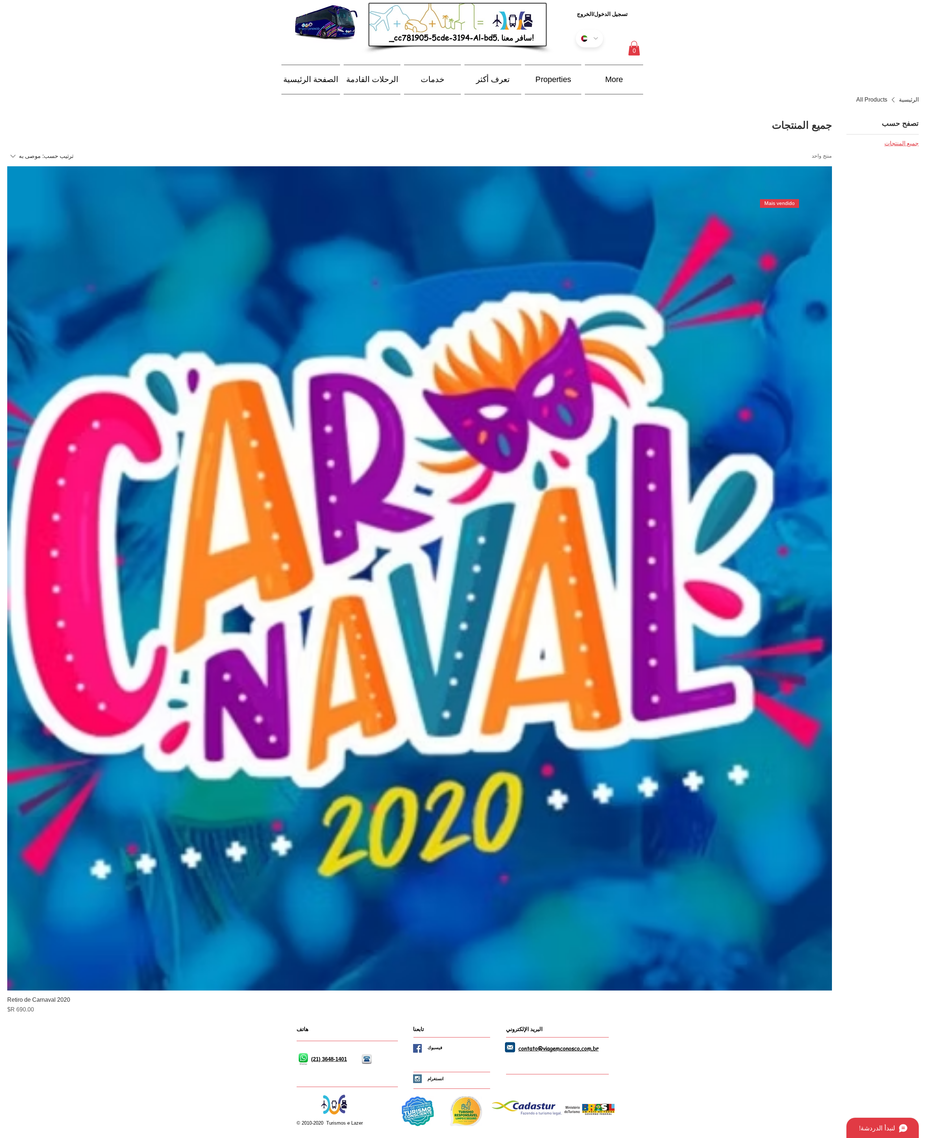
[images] (510, 1047)
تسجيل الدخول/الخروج (602, 14)
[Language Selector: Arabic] (589, 38)
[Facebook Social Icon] (417, 1048)
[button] (634, 48)
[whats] (303, 1058)
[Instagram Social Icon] (417, 1078)
